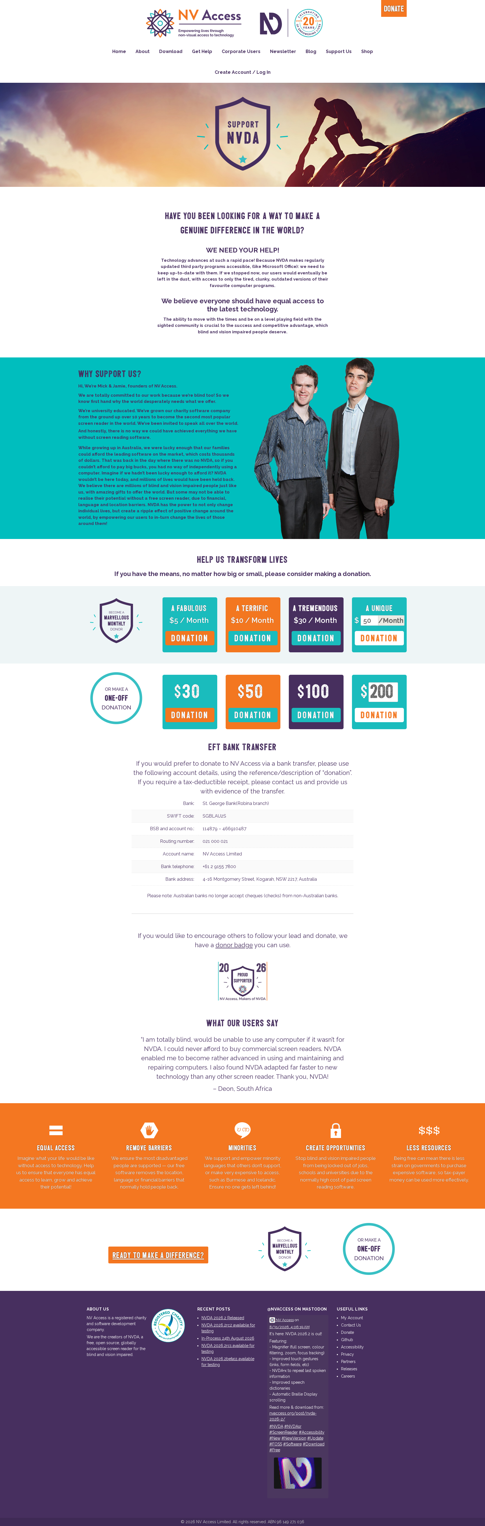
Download (170, 51)
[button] (190, 624)
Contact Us (351, 1325)
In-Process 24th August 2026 (228, 1338)
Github (347, 1339)
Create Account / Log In (243, 72)
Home (119, 51)
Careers (348, 1376)
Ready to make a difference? (158, 1255)
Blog (311, 51)
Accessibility (352, 1347)
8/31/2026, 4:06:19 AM (289, 1327)
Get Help (202, 51)
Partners (348, 1361)
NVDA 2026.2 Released (223, 1318)
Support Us (339, 51)
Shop (367, 51)
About (143, 51)
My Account (352, 1318)
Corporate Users (241, 51)
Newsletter (283, 51)
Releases (349, 1369)
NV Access (284, 1320)
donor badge (234, 945)
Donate (394, 9)
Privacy (347, 1354)
